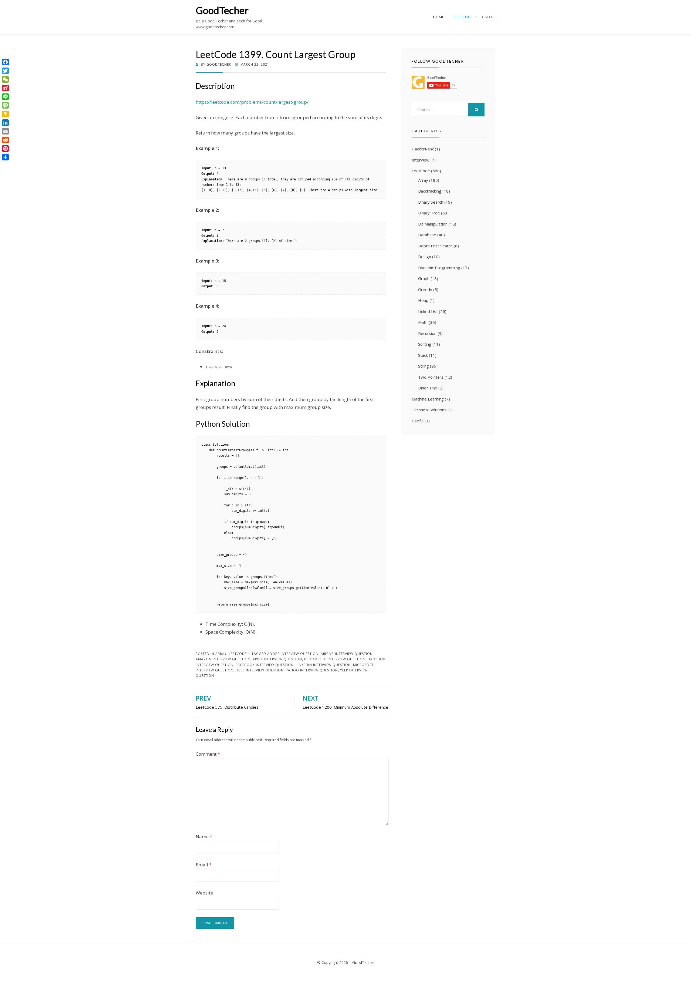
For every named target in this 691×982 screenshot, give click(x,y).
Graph (423, 278)
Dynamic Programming (439, 267)
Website (204, 893)
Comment (208, 754)
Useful (488, 16)
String (423, 366)
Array (221, 653)
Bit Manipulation (433, 224)
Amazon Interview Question (223, 659)
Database (427, 234)
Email (204, 865)
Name (204, 836)
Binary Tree (429, 213)
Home (438, 16)
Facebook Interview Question (265, 664)
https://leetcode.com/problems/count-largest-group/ (252, 102)
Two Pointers (430, 377)
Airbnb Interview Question (347, 653)
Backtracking (429, 191)
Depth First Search (435, 245)
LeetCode (463, 16)
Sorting (424, 344)
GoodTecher (222, 10)
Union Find (427, 388)
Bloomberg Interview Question (334, 659)
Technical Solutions (429, 409)
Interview (420, 160)
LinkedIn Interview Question (323, 664)
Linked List (428, 311)
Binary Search (430, 202)
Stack (423, 355)
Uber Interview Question (260, 670)
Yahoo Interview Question (312, 670)
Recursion (427, 333)
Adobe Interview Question (293, 653)
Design (424, 256)
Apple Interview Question (277, 659)
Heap (423, 300)
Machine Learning (428, 399)
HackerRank (423, 149)
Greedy (425, 289)
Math (423, 322)
